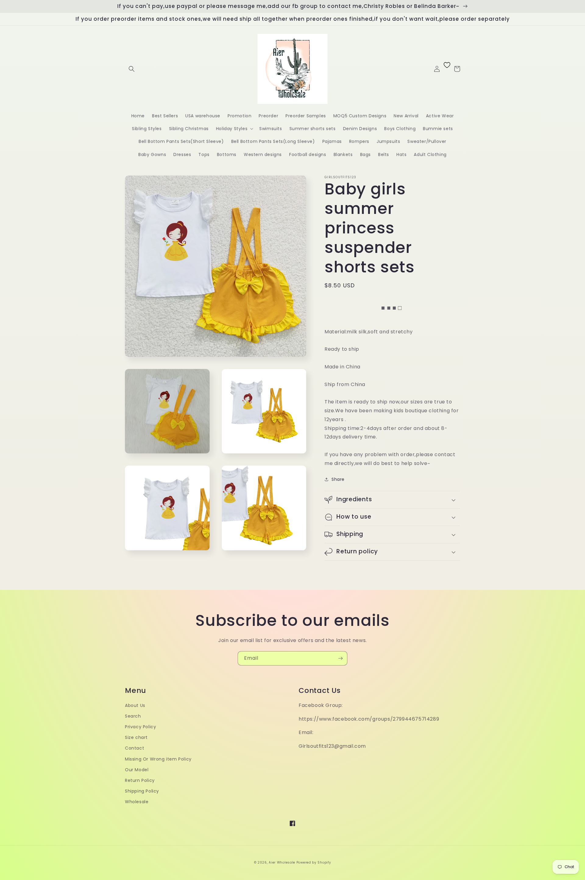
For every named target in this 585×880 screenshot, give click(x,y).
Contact (134, 748)
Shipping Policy (142, 791)
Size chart (136, 737)
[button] (131, 69)
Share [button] (338, 479)
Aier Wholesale (282, 862)
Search (133, 716)
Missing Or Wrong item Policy (158, 759)
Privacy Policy (140, 727)
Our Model (136, 770)
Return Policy (140, 780)
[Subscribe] (340, 658)
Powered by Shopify (313, 862)
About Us (135, 705)
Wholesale (136, 802)
